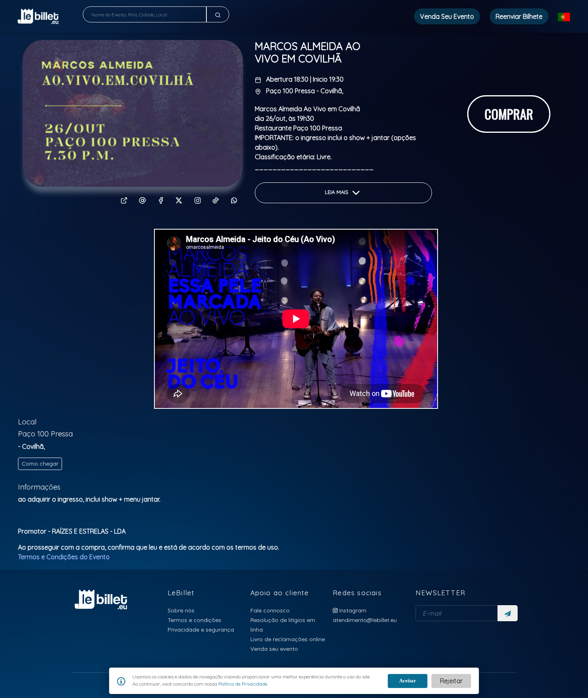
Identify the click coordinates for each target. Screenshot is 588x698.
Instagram (352, 610)
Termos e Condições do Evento (64, 557)
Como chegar (40, 463)
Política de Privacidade (242, 684)
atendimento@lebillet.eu (365, 619)
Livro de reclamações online (287, 639)
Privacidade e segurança (201, 629)
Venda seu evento (274, 648)
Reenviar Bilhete (519, 16)
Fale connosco (270, 610)
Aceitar (407, 681)
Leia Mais (337, 192)
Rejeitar (451, 681)
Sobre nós (181, 610)
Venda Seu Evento (447, 16)
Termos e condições (194, 619)
